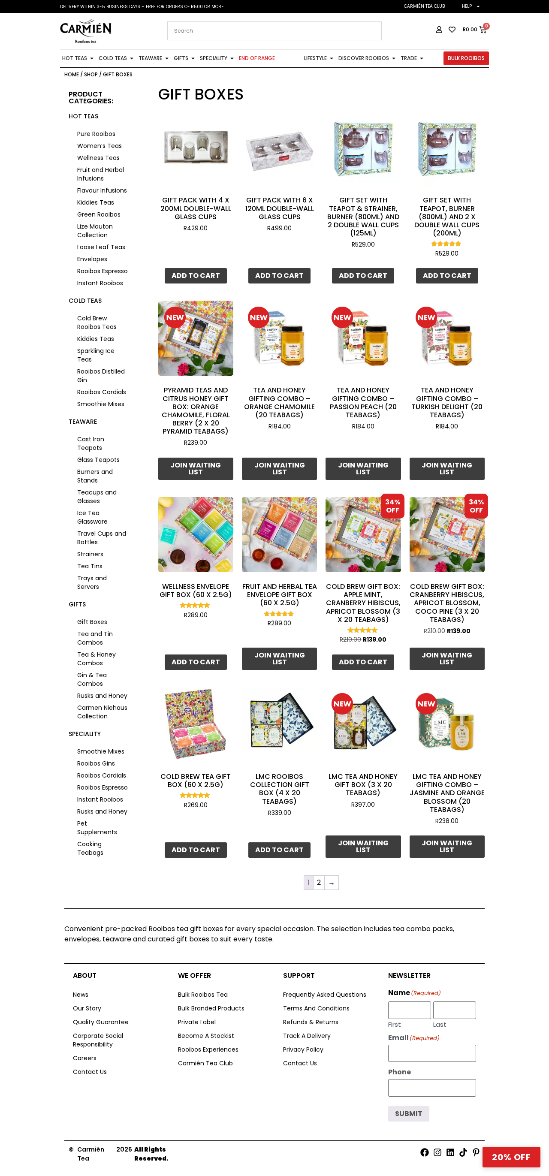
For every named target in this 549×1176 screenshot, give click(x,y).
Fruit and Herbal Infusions (100, 174)
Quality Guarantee (101, 1022)
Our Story (87, 1008)
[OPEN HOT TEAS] (91, 58)
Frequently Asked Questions (324, 994)
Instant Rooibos (100, 283)
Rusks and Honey (102, 695)
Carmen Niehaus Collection (102, 712)
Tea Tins (90, 566)
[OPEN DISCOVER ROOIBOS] (393, 58)
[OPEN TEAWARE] (166, 58)
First (394, 1024)
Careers (85, 1058)
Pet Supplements (97, 827)
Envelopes (92, 259)
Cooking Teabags (90, 848)
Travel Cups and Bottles (101, 537)
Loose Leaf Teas (101, 247)
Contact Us (90, 1071)
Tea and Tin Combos (95, 638)
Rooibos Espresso (102, 271)
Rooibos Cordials (101, 392)
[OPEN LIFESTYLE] (331, 58)
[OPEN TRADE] (421, 58)
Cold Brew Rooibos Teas (97, 322)
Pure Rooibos (96, 134)
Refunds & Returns (310, 1022)
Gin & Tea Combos (92, 679)
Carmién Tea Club (424, 6)
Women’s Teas (99, 146)
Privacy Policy (303, 1049)
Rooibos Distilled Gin (101, 375)
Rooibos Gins (96, 763)
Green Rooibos (99, 214)
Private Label (197, 1022)
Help (467, 6)
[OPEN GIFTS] (193, 58)
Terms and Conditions (316, 1008)
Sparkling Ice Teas (96, 355)
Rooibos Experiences (208, 1049)
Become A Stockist (206, 1035)
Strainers (90, 554)
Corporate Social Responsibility (98, 1040)
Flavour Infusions (102, 190)
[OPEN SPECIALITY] (232, 58)
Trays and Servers (92, 582)
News (80, 994)
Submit (408, 1114)
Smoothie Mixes (100, 404)
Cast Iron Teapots (90, 443)
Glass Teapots (98, 459)
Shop (91, 74)
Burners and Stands (95, 476)
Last (439, 1024)
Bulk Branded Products (211, 1008)
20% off (511, 1157)
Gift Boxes (92, 622)
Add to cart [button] (196, 275)
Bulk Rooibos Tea (203, 994)
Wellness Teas (98, 158)
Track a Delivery (307, 1035)
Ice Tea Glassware (92, 517)
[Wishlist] (220, 123)
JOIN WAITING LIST (195, 468)
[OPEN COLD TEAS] (131, 58)
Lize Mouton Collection (95, 230)
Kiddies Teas (95, 202)
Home (71, 74)
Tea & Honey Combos (96, 658)
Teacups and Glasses (97, 496)
